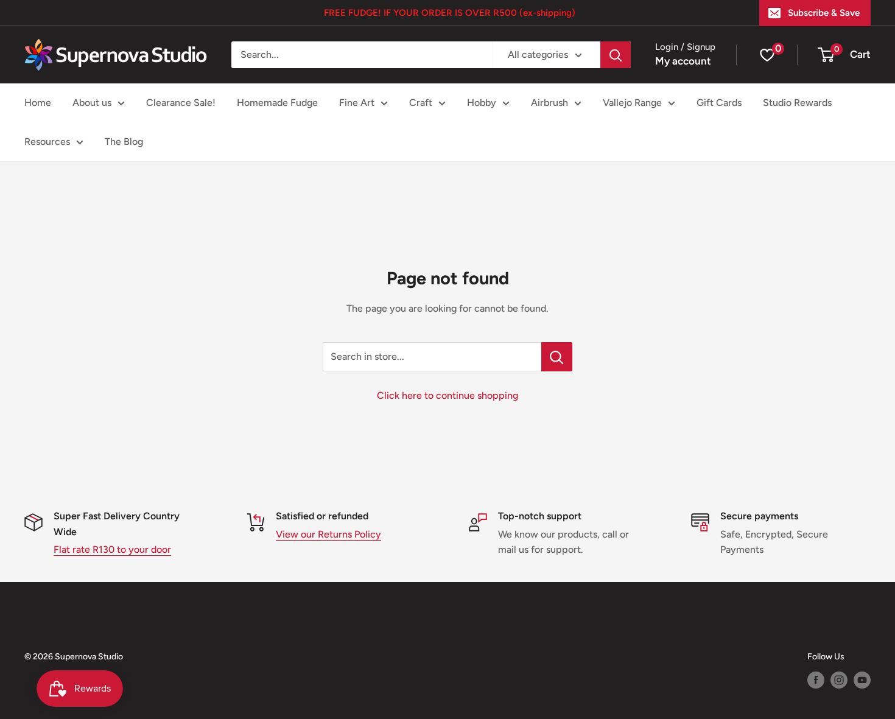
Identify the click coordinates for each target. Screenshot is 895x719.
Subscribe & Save (824, 12)
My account (683, 61)
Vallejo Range (632, 102)
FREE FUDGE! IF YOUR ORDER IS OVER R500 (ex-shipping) (449, 12)
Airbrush (549, 102)
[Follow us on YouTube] (862, 680)
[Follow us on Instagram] (839, 680)
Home (37, 102)
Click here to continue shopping (447, 395)
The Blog (124, 141)
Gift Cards (719, 102)
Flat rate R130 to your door (112, 549)
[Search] (615, 54)
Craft (420, 102)
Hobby (481, 102)
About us (91, 102)
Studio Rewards (797, 102)
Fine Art (356, 102)
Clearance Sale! (181, 102)
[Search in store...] (556, 356)
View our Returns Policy (328, 534)
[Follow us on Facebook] (815, 680)
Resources (47, 141)
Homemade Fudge (277, 102)
